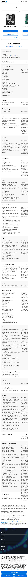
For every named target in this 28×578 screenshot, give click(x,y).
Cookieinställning (14, 572)
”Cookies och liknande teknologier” (19, 569)
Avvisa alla (7, 575)
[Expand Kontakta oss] (26, 532)
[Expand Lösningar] (26, 543)
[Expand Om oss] (26, 549)
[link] (10, 34)
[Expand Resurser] (26, 546)
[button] (18, 1)
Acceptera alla (20, 575)
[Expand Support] (26, 536)
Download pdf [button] (10, 46)
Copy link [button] (20, 46)
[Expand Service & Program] (26, 553)
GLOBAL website (12, 55)
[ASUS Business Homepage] (4, 1)
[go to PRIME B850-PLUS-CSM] (10, 19)
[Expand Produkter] (26, 539)
